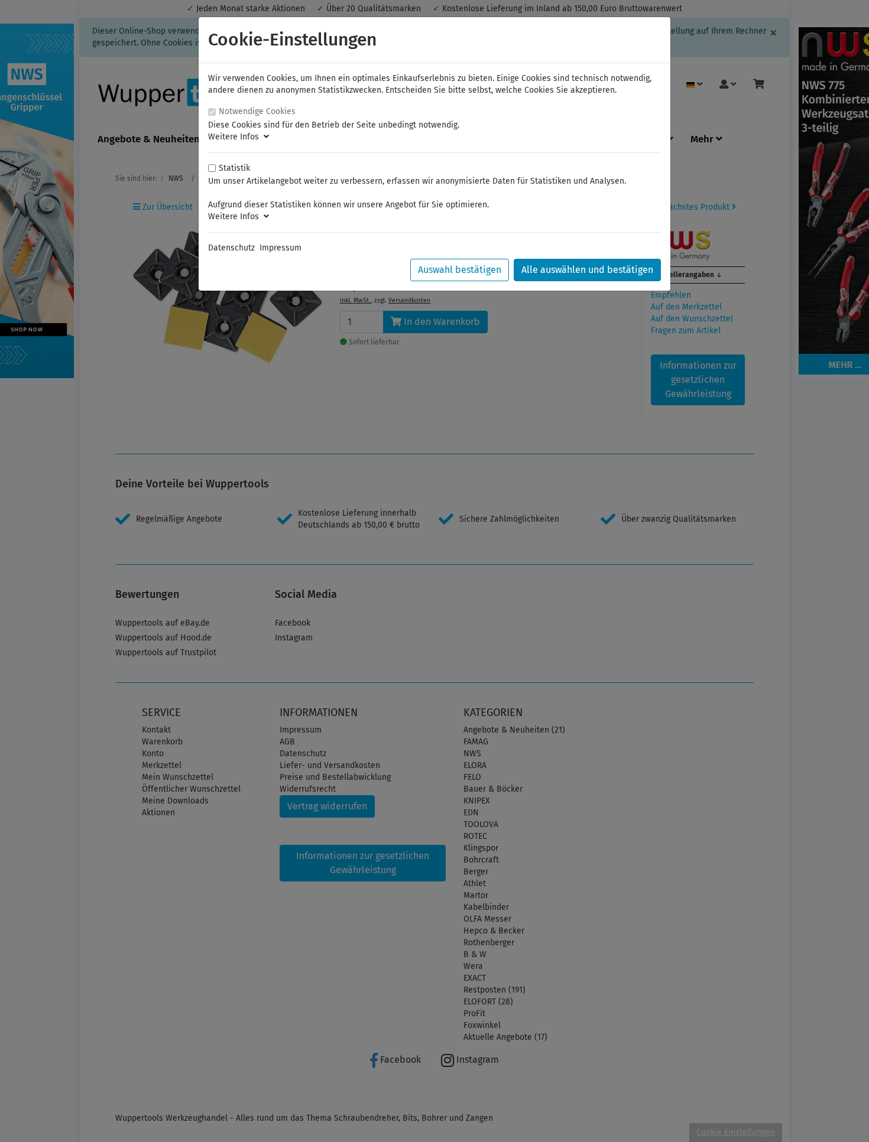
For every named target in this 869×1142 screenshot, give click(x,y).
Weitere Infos (236, 137)
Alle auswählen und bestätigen (587, 269)
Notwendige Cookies (257, 111)
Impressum (280, 248)
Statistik (234, 168)
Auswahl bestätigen (459, 269)
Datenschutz (231, 248)
